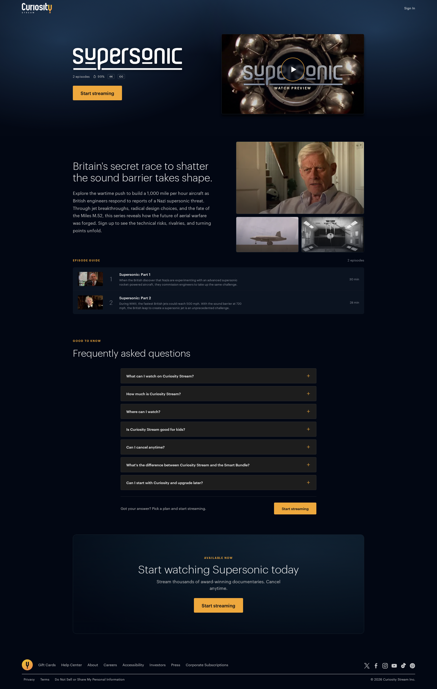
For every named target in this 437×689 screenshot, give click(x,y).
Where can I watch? (143, 411)
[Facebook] (376, 665)
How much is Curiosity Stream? (153, 393)
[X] (366, 665)
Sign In (409, 8)
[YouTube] (394, 665)
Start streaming (97, 93)
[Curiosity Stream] (37, 8)
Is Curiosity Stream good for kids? (155, 429)
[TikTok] (403, 665)
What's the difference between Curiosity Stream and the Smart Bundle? (187, 464)
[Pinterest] (412, 665)
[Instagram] (385, 665)
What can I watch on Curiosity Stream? (160, 375)
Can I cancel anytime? (145, 446)
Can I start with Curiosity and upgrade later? (164, 482)
